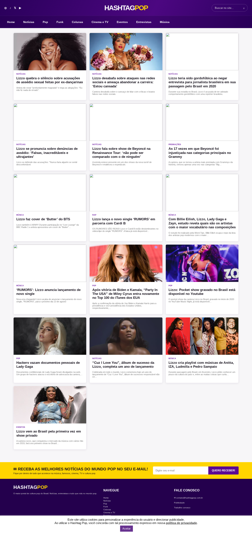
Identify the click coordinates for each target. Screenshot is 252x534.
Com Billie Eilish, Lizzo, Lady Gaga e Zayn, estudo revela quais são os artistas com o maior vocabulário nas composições (202, 223)
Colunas (77, 22)
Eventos (122, 22)
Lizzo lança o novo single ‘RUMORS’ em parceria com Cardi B (123, 221)
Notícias (28, 22)
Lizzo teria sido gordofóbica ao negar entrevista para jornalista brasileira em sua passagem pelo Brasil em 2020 (202, 82)
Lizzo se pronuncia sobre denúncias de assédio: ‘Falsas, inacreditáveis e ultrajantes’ (47, 153)
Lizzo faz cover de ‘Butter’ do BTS (43, 219)
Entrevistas (143, 22)
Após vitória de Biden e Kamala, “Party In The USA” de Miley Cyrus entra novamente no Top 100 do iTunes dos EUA (125, 294)
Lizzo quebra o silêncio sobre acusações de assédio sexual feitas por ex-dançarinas (49, 80)
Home (11, 22)
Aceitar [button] (126, 528)
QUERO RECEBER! (223, 470)
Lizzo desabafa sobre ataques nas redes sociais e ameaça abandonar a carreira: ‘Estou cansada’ (123, 82)
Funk (60, 22)
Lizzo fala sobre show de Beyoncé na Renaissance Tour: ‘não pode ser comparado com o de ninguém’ (121, 153)
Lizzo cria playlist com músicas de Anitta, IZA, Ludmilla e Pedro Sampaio (201, 364)
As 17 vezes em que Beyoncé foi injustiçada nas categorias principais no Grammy (200, 153)
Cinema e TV (100, 22)
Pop (45, 22)
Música (165, 22)
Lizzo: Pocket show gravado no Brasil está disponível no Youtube (202, 292)
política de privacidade (181, 523)
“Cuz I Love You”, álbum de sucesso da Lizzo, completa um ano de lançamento (123, 364)
